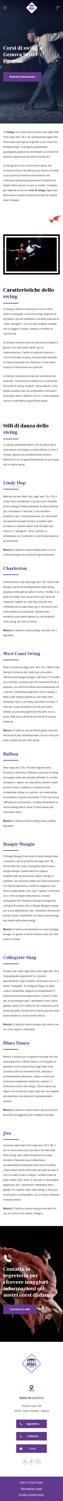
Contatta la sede (19, 1309)
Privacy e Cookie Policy (31, 1494)
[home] (31, 8)
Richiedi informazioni (22, 76)
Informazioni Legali (31, 1488)
